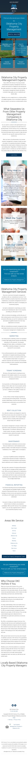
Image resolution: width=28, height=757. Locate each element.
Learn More (14, 155)
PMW (14, 717)
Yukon (14, 550)
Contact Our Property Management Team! (14, 556)
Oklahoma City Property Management (14, 279)
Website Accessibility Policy (18, 751)
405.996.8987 (14, 2)
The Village (14, 545)
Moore (14, 538)
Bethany (14, 525)
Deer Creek (14, 528)
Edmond (14, 533)
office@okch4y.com (8, 751)
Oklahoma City (14, 543)
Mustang (14, 540)
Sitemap (10, 719)
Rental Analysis (14, 34)
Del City (14, 530)
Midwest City (14, 535)
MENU (14, 11)
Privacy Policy (17, 719)
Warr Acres (14, 548)
